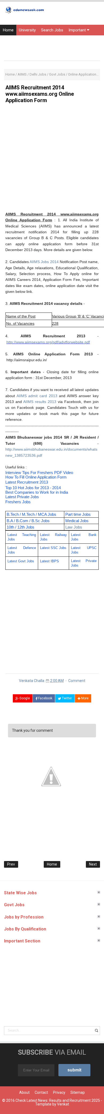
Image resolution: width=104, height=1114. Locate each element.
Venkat (63, 1104)
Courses (10, 51)
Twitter (66, 698)
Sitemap (77, 1092)
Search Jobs (52, 30)
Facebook (44, 698)
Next (93, 864)
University (27, 30)
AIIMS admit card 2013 (37, 396)
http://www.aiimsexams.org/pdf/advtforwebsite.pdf (48, 342)
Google (24, 698)
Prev (11, 864)
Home (8, 30)
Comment (76, 681)
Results (9, 40)
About (24, 1092)
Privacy (59, 1092)
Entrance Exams (35, 40)
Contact (41, 1092)
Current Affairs (69, 40)
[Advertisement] (52, 159)
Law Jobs (73, 527)
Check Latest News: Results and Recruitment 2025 (57, 1100)
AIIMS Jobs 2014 (44, 262)
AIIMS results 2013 (39, 402)
